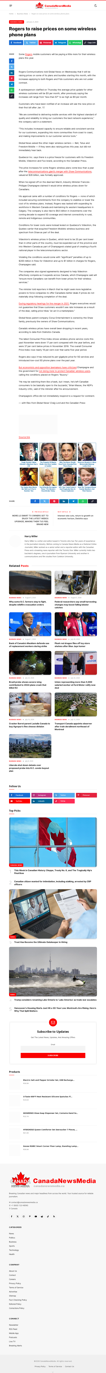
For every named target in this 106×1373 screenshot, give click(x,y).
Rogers (28, 54)
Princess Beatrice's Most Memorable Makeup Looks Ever (87, 464)
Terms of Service (16, 1287)
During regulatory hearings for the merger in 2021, (44, 303)
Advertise (13, 1292)
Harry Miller (31, 536)
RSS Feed (13, 1329)
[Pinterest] (11, 78)
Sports (12, 1246)
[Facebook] (11, 61)
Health (11, 1254)
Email (53, 1044)
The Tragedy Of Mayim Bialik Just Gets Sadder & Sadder (48, 464)
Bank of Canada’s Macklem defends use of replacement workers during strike (29, 644)
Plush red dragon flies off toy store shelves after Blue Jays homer (72, 644)
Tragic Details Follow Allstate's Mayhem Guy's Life (29, 464)
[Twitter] (11, 66)
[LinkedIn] (11, 72)
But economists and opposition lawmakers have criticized (48, 367)
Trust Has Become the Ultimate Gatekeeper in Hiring (40, 942)
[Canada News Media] (53, 5)
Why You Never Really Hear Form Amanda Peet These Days (68, 464)
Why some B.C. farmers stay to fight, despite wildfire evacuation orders (27, 603)
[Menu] (10, 5)
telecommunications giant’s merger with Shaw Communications (60, 171)
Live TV (12, 1341)
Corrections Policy (16, 1308)
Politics (12, 1238)
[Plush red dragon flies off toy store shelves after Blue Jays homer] (76, 624)
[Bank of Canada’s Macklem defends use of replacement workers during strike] (30, 624)
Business (12, 1242)
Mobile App (14, 1333)
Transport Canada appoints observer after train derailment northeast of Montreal (73, 726)
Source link (24, 437)
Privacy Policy (15, 1283)
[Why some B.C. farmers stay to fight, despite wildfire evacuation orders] (30, 582)
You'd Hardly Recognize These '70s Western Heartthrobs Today (48, 489)
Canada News (16, 865)
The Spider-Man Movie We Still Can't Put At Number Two (29, 489)
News (12, 937)
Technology (14, 1250)
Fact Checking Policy (18, 1300)
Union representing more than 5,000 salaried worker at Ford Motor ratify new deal (75, 685)
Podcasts (13, 1337)
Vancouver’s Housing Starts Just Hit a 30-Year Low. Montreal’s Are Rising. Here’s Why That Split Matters (55, 1009)
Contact (12, 1275)
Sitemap (12, 1296)
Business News (16, 22)
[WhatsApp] (11, 90)
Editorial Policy (15, 1304)
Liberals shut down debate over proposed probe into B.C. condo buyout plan (29, 768)
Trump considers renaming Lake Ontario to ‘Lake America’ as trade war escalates (55, 1000)
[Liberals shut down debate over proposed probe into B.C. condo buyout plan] (30, 746)
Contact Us (69, 1366)
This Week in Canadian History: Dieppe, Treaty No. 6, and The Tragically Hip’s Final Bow (53, 871)
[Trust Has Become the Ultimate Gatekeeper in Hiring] (53, 914)
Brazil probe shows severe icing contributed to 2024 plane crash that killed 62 (27, 685)
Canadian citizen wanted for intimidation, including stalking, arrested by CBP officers (52, 883)
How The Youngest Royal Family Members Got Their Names (87, 489)
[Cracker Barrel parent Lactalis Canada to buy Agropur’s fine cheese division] (30, 704)
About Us (13, 1271)
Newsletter (13, 1325)
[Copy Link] (11, 95)
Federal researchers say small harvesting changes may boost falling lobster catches (75, 604)
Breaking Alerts (15, 1345)
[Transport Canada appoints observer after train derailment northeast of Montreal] (76, 704)
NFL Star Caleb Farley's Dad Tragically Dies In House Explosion (67, 489)
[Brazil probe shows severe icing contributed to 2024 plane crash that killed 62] (30, 663)
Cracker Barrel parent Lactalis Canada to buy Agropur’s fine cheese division (29, 725)
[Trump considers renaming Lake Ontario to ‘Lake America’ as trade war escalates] (53, 971)
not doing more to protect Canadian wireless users (64, 371)
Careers (12, 1279)
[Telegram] (11, 84)
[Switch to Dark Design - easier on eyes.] (95, 5)
